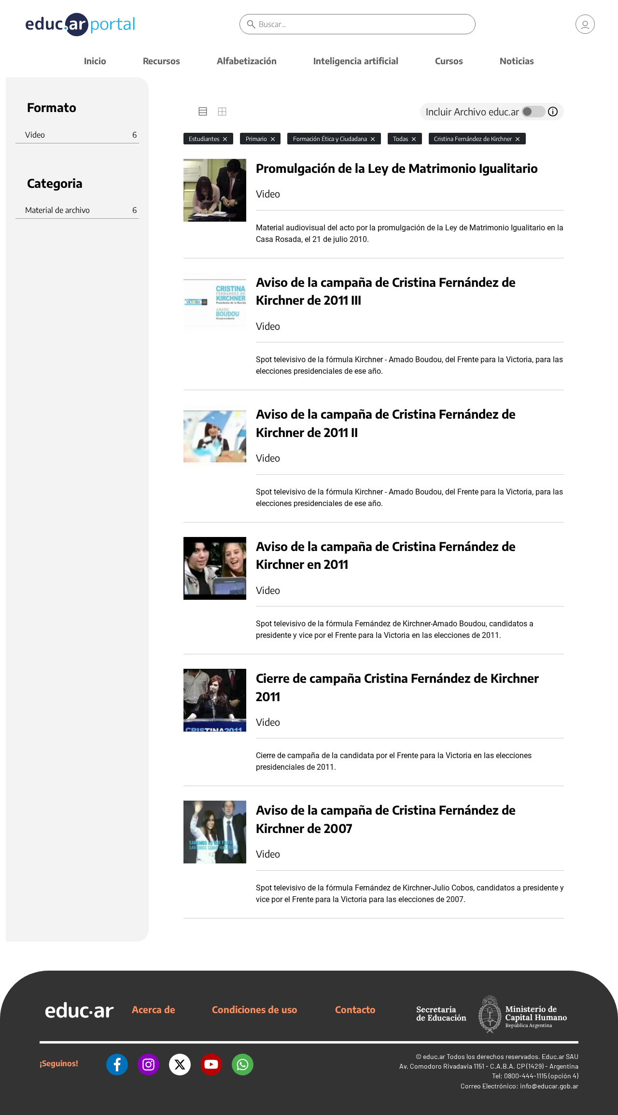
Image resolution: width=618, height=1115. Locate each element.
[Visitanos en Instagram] (148, 1063)
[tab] (202, 111)
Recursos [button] (161, 60)
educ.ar (434, 1056)
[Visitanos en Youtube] (211, 1063)
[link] (585, 24)
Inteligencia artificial (355, 60)
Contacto (355, 1009)
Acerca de (153, 1009)
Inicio (95, 60)
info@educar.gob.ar (549, 1086)
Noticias (517, 60)
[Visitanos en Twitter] (180, 1063)
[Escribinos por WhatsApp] (242, 1063)
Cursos (449, 60)
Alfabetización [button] (247, 60)
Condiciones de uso (254, 1009)
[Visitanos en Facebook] (117, 1063)
